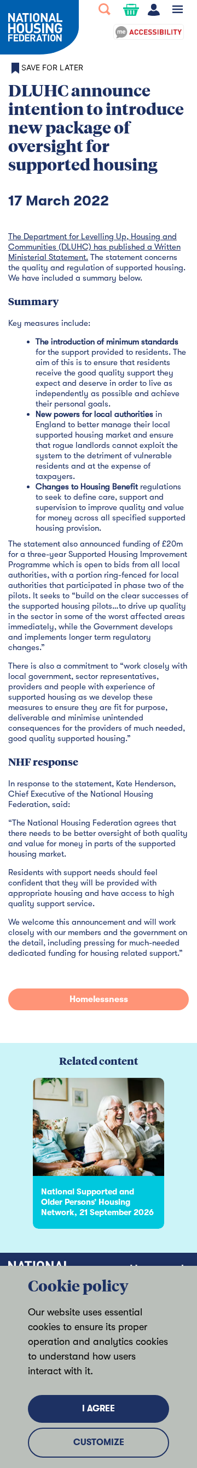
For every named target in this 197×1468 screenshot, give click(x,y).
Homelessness (98, 999)
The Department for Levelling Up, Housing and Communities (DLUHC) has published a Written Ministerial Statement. (94, 247)
